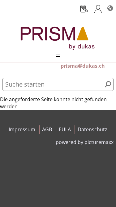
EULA (65, 129)
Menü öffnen (58, 56)
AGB (47, 129)
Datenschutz (92, 129)
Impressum (22, 129)
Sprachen (109, 5)
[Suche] (108, 84)
